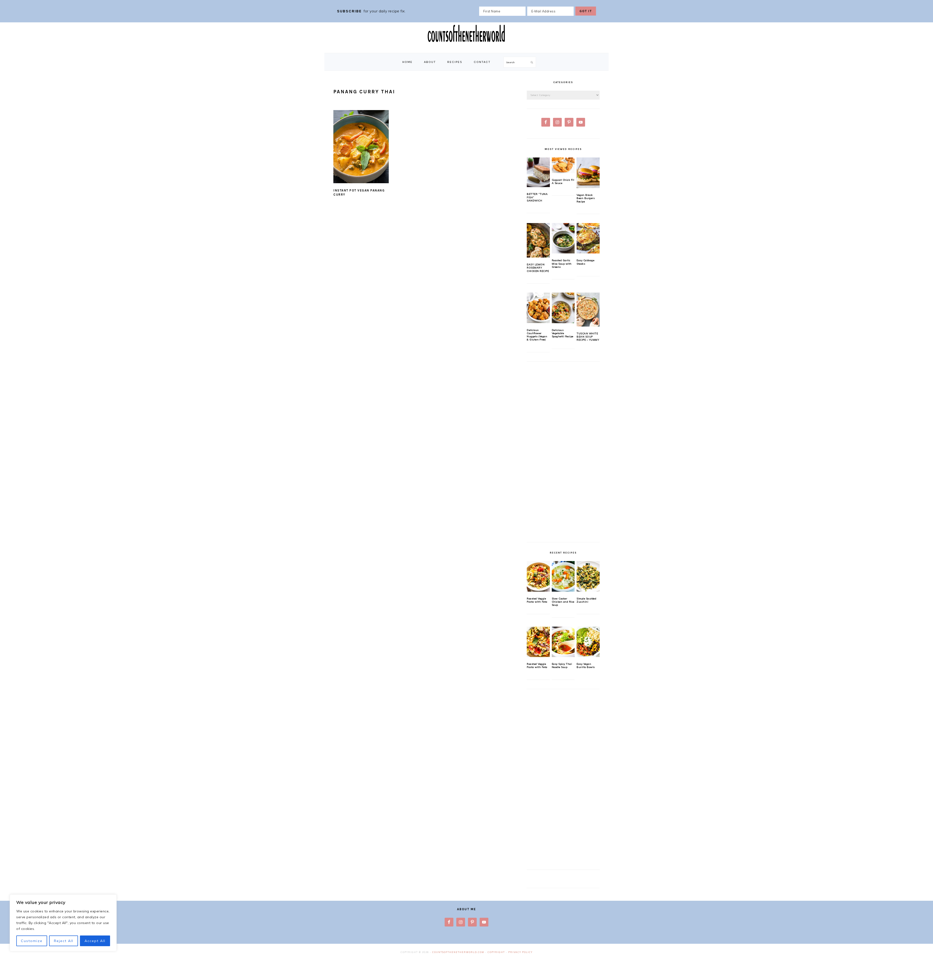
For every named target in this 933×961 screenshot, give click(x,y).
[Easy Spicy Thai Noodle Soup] (563, 642)
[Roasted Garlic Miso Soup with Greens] (563, 238)
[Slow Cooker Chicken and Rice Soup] (563, 576)
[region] (63, 922)
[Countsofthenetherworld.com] (466, 48)
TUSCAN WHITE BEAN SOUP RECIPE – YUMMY (588, 337)
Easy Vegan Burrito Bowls (586, 665)
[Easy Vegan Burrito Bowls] (588, 642)
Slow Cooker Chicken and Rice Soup (563, 602)
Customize (32, 941)
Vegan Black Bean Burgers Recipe (586, 198)
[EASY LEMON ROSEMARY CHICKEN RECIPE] (538, 240)
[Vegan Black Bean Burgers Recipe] (588, 172)
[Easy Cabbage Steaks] (588, 238)
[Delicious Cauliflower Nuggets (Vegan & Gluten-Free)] (538, 308)
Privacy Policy (520, 952)
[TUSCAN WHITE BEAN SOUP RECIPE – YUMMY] (588, 309)
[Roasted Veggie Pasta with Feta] (538, 576)
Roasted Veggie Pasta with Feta (537, 600)
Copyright (496, 952)
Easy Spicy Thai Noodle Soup (562, 665)
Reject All (63, 941)
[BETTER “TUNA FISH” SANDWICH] (538, 172)
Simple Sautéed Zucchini (586, 600)
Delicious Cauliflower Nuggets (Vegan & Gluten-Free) (537, 335)
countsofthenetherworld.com (458, 952)
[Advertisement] (563, 455)
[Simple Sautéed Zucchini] (588, 576)
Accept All (95, 941)
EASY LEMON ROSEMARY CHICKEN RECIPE (538, 268)
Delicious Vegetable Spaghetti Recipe (562, 333)
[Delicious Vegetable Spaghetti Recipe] (563, 308)
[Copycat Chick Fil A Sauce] (563, 165)
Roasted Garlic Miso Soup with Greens (562, 263)
